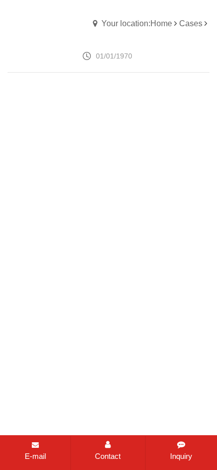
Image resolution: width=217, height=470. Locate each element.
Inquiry (181, 456)
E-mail (35, 456)
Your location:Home (136, 23)
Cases (190, 23)
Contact (108, 456)
